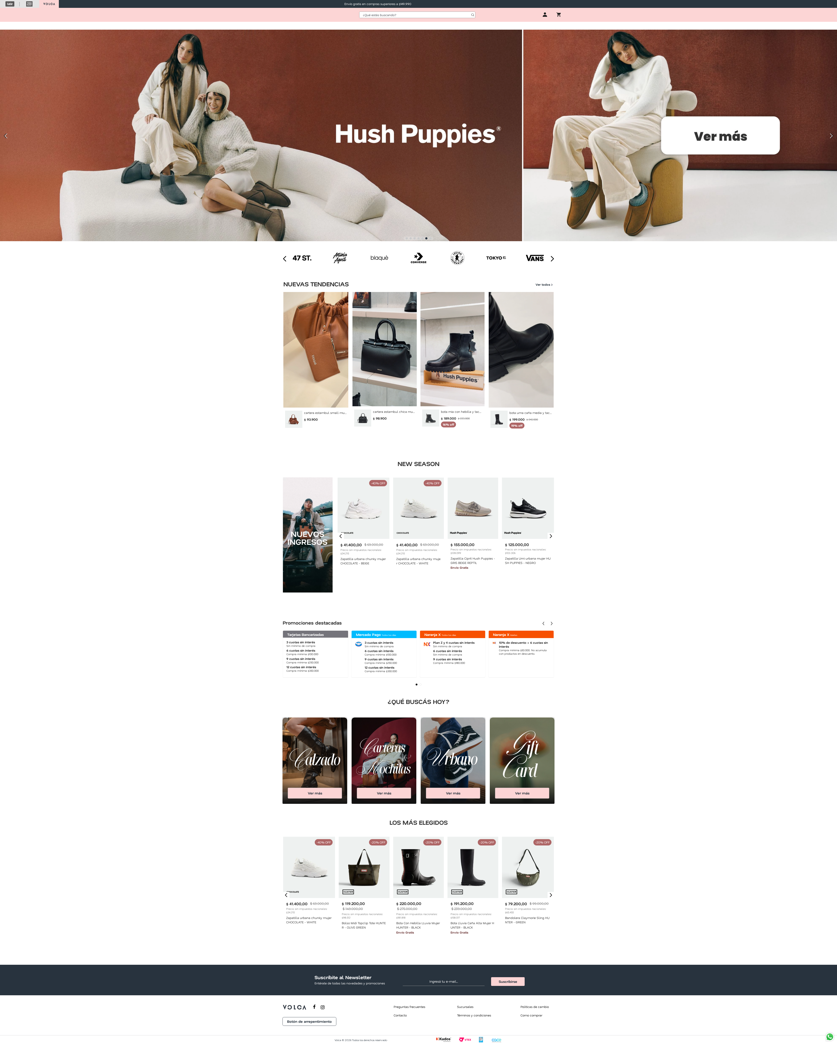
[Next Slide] (832, 136)
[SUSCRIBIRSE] (508, 981)
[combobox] (417, 15)
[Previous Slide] (5, 136)
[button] (407, 238)
